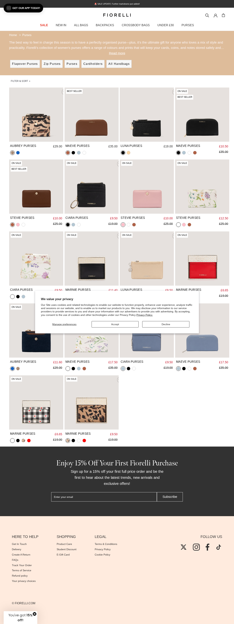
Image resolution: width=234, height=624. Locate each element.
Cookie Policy (102, 554)
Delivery (16, 549)
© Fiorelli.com (23, 603)
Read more (117, 53)
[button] (21, 81)
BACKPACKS (105, 25)
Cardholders (93, 63)
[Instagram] (196, 547)
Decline (166, 324)
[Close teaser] (34, 614)
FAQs (15, 559)
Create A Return (21, 554)
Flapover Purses (25, 63)
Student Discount (66, 549)
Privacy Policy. (144, 314)
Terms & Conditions (106, 544)
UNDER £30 (165, 25)
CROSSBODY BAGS (136, 25)
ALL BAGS (81, 25)
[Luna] (147, 115)
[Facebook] (207, 547)
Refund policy (20, 575)
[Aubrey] (36, 115)
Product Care (64, 544)
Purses (72, 63)
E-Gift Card (63, 554)
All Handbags (119, 63)
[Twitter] (183, 547)
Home (13, 35)
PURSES (188, 25)
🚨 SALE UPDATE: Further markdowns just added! (117, 4)
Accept (115, 324)
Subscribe (170, 497)
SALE (44, 25)
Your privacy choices (24, 581)
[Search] (207, 15)
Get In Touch (19, 544)
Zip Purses (52, 63)
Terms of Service (21, 570)
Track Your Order (22, 565)
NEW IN (61, 25)
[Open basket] (223, 15)
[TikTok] (218, 547)
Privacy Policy (103, 549)
